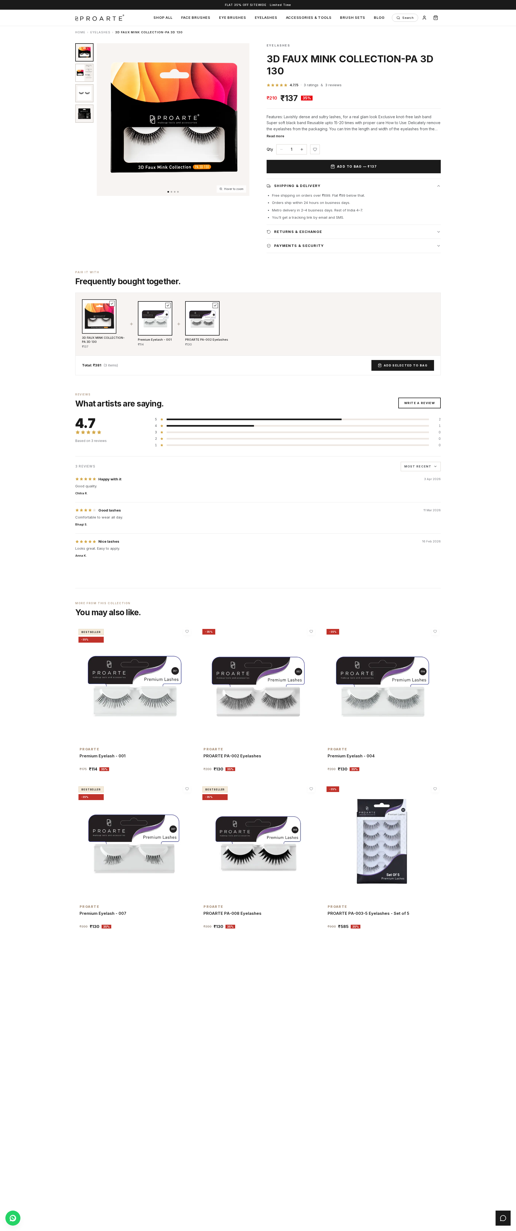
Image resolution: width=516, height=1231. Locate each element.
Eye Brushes (232, 17)
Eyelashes (266, 17)
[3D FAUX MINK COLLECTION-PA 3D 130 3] (84, 114)
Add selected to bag (406, 365)
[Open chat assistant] (503, 1218)
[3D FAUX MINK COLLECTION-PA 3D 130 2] (84, 93)
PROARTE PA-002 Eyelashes (206, 339)
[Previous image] (103, 119)
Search (408, 18)
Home (80, 32)
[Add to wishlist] (315, 149)
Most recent (417, 466)
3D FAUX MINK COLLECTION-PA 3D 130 (103, 340)
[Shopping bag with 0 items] (436, 18)
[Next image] (243, 119)
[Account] (424, 18)
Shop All (162, 17)
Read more (275, 136)
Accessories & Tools (309, 17)
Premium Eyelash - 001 (155, 339)
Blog (379, 17)
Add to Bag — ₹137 (357, 166)
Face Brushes (195, 17)
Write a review (419, 403)
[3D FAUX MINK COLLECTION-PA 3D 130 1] (84, 52)
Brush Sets (352, 17)
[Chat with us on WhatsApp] (12, 1218)
